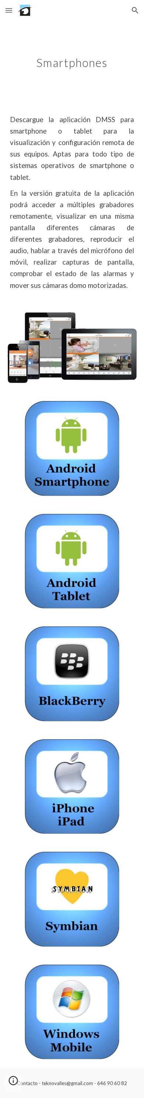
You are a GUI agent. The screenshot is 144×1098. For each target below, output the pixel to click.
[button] (9, 10)
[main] (72, 61)
